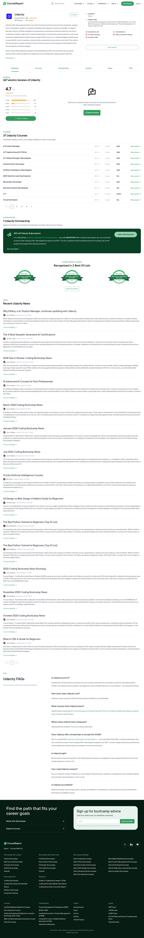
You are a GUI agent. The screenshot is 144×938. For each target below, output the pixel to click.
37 (26, 20)
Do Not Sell (79, 930)
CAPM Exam (112, 910)
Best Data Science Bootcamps (85, 865)
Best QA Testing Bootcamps (118, 865)
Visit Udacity (112, 47)
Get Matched (127, 4)
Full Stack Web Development (97, 22)
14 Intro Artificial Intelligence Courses (23, 475)
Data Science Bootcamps (48, 862)
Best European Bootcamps (118, 871)
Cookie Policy (72, 930)
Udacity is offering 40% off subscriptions (42, 237)
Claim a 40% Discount (126, 234)
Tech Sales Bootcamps (47, 868)
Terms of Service (62, 930)
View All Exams (113, 922)
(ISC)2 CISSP (43, 910)
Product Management (125, 24)
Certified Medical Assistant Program (17, 907)
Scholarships (63, 68)
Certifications (102, 4)
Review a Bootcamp (11, 890)
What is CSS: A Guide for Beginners (21, 639)
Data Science (112, 22)
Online (90, 16)
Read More (10, 58)
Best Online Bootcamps (82, 862)
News (110, 68)
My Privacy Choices (88, 930)
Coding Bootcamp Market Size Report (53, 884)
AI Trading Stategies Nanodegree (120, 711)
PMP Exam (112, 907)
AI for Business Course (12, 910)
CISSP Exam (112, 913)
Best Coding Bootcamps (83, 859)
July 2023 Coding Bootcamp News (21, 452)
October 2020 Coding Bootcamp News (24, 615)
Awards (88, 68)
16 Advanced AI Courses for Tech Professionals (28, 381)
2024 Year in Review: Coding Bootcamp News (27, 358)
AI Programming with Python (96, 711)
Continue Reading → (10, 327)
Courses (90, 4)
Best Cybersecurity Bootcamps (85, 871)
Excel (75, 910)
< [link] (7, 206)
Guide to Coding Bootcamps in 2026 (52, 880)
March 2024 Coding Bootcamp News (23, 405)
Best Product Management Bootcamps (122, 862)
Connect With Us (16, 848)
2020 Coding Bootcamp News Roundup (24, 568)
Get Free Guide (127, 821)
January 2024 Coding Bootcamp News (23, 428)
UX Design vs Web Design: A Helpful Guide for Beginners (33, 498)
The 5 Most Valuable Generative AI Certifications (29, 334)
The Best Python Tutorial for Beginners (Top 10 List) (30, 522)
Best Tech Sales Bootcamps (84, 874)
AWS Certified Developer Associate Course (19, 919)
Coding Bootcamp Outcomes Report (52, 887)
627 (16, 20)
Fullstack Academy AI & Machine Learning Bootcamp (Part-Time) (19, 914)
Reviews (15, 68)
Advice (114, 4)
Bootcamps (78, 4)
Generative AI (78, 907)
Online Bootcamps (11, 859)
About (6, 848)
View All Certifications (47, 924)
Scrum (76, 913)
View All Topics (79, 920)
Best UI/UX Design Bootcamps (85, 868)
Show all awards (72, 289)
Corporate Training (11, 893)
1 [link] (11, 206)
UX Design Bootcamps (47, 865)
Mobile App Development (109, 24)
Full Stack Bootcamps (47, 859)
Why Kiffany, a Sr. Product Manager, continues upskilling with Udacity (39, 311)
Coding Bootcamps (11, 880)
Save (75, 15)
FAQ (131, 68)
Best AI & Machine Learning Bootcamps (122, 868)
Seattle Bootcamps (11, 868)
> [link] (16, 662)
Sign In (138, 4)
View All (7, 871)
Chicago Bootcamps (11, 865)
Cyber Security (98, 26)
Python (76, 916)
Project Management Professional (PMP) (53, 907)
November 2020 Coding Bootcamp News (25, 592)
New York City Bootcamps (13, 862)
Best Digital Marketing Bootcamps (121, 859)
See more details (13, 249)
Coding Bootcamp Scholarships (16, 884)
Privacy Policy (54, 930)
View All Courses (10, 922)
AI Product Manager (78, 711)
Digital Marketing (122, 22)
